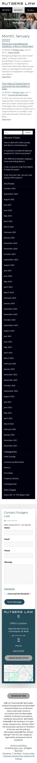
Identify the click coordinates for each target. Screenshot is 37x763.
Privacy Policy (28, 753)
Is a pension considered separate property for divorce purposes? (18, 151)
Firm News (8, 473)
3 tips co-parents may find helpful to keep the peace (18, 168)
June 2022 (8, 407)
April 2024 (8, 287)
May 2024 (8, 281)
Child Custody (13, 52)
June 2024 (8, 276)
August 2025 (9, 199)
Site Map (17, 753)
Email (7, 539)
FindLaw (18, 759)
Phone (7, 550)
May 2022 (8, 413)
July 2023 (7, 336)
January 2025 (9, 238)
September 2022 (11, 391)
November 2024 (10, 248)
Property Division (11, 478)
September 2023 (11, 325)
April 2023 (8, 352)
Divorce (7, 467)
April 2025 (8, 221)
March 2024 (9, 292)
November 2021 (10, 446)
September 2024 (11, 259)
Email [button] (20, 10)
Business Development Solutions (18, 756)
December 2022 (10, 374)
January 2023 (9, 369)
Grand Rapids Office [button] (18, 658)
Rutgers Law (18, 50)
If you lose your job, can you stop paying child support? (18, 176)
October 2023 (9, 320)
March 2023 (9, 358)
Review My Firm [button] (18, 696)
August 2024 (9, 265)
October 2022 (9, 385)
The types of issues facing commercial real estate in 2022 (16, 86)
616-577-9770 (18, 651)
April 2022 (8, 418)
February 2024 (10, 298)
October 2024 (9, 254)
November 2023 (10, 314)
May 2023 (8, 347)
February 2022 (10, 429)
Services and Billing (18, 745)
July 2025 (7, 205)
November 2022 (10, 380)
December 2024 (10, 243)
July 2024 (7, 270)
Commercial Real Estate (18, 95)
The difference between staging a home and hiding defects (18, 160)
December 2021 (10, 440)
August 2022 (9, 396)
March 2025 (9, 227)
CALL (32, 10)
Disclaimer (9, 588)
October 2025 (9, 188)
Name (7, 528)
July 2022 (7, 402)
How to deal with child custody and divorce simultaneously (17, 143)
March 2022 (9, 424)
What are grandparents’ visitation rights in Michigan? (18, 45)
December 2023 (10, 309)
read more (6, 77)
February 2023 (10, 363)
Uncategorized (10, 484)
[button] (6, 9)
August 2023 (9, 331)
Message (8, 562)
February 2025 (10, 232)
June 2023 (8, 342)
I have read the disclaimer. (19, 594)
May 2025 (8, 216)
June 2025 (8, 210)
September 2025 (11, 194)
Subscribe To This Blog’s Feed (16, 495)
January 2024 (9, 303)
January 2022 (9, 435)
